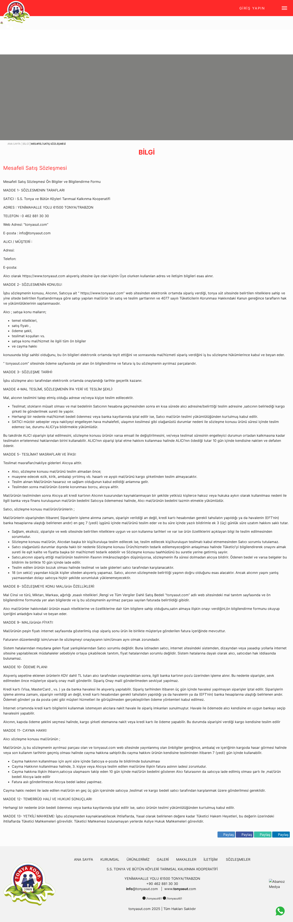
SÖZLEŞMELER (238, 859)
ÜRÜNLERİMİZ (138, 859)
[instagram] (164, 898)
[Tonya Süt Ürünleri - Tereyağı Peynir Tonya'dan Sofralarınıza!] (29, 883)
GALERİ (163, 859)
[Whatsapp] (280, 911)
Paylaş (283, 834)
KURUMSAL (109, 859)
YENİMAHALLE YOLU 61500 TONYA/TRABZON (162, 878)
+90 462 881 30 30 (162, 883)
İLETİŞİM (210, 859)
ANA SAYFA (83, 859)
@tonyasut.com (142, 889)
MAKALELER (186, 859)
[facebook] (144, 898)
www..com (180, 889)
